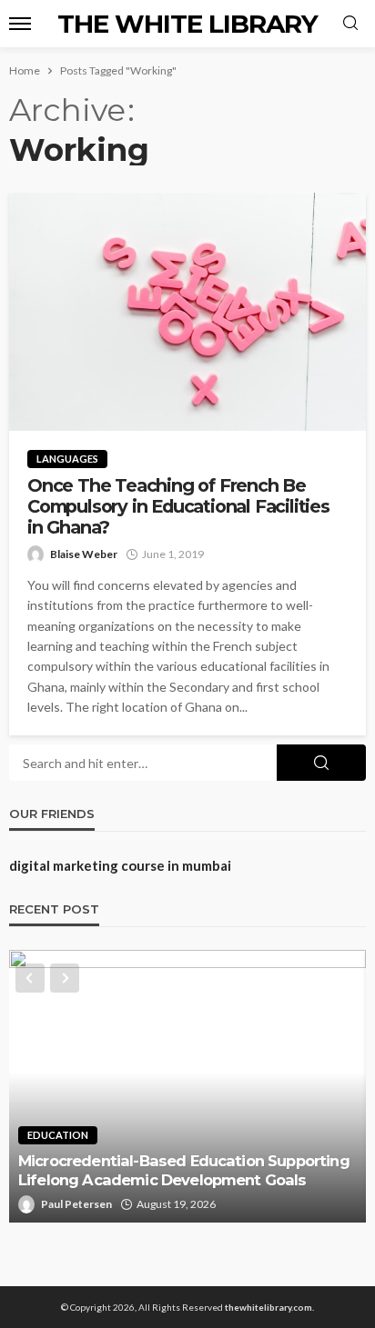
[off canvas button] (20, 23)
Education (57, 1135)
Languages (67, 458)
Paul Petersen (76, 1204)
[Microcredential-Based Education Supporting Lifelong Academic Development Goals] (187, 1086)
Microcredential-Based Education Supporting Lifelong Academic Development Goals (184, 1170)
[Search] (350, 23)
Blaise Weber (83, 554)
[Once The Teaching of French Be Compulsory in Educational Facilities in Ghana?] (187, 312)
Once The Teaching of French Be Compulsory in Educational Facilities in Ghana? (178, 507)
